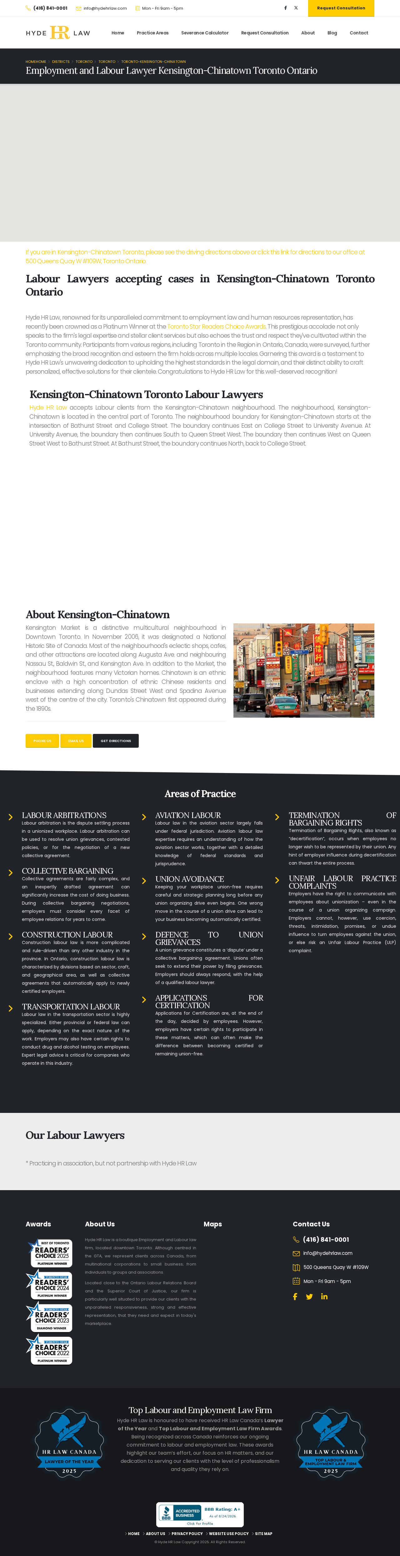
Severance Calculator (204, 33)
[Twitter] (296, 8)
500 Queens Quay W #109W (336, 1267)
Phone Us (42, 740)
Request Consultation (341, 8)
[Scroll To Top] (389, 1549)
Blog (332, 33)
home (118, 33)
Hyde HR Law (48, 407)
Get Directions (116, 740)
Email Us (76, 740)
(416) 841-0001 (326, 1239)
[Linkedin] (324, 1296)
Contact (359, 33)
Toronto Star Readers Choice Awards (216, 326)
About (308, 33)
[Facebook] (285, 8)
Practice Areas (153, 33)
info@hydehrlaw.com (105, 8)
